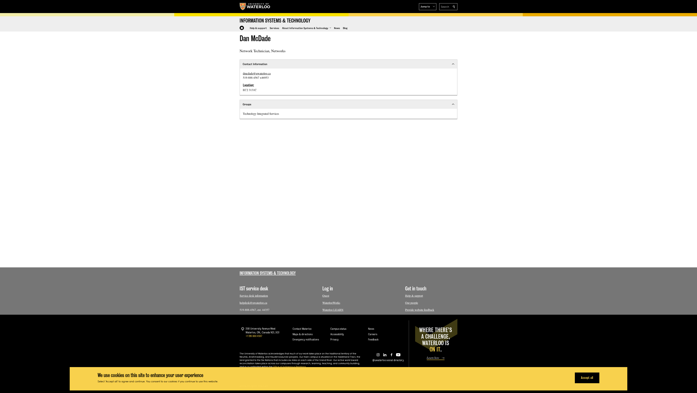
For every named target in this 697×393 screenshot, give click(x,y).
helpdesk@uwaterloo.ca (253, 303)
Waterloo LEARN (332, 310)
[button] (427, 6)
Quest (325, 295)
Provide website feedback (419, 310)
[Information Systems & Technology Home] (242, 28)
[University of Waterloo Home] (255, 6)
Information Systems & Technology (268, 273)
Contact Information (255, 64)
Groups (247, 104)
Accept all (587, 378)
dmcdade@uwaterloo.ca (257, 73)
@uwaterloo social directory (388, 360)
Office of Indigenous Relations (289, 366)
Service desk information (254, 295)
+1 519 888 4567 (254, 336)
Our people (411, 303)
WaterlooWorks (331, 303)
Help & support (414, 295)
